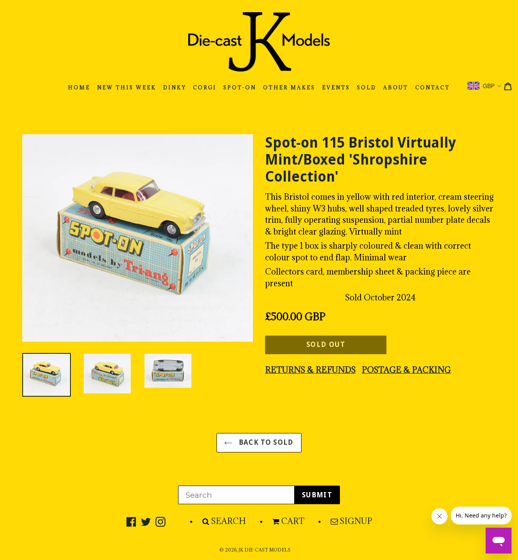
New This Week (126, 88)
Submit (317, 495)
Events (336, 88)
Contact (432, 88)
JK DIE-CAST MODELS (264, 550)
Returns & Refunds (310, 370)
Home (79, 88)
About (395, 88)
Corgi (205, 88)
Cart (292, 521)
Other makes (289, 88)
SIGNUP (356, 521)
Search (228, 521)
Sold (366, 88)
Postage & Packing (406, 370)
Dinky (174, 88)
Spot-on (239, 88)
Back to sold (265, 442)
